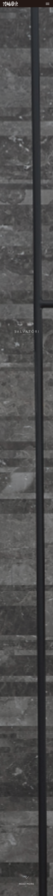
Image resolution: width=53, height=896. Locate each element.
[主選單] (47, 4)
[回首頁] (10, 4)
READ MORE (26, 884)
